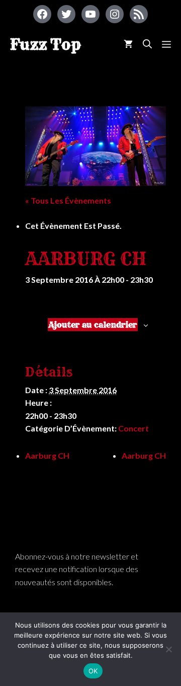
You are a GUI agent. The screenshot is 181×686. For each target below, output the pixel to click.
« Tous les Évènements (68, 200)
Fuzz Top (45, 44)
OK (93, 671)
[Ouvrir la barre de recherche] (147, 44)
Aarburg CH (47, 455)
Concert (133, 428)
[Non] (168, 649)
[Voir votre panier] (128, 44)
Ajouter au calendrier (92, 325)
